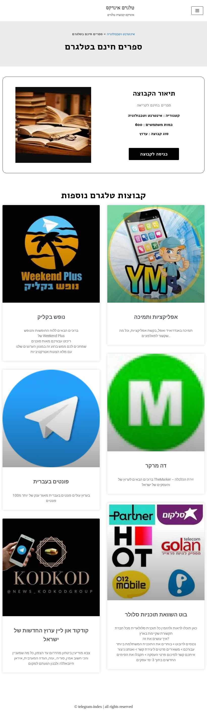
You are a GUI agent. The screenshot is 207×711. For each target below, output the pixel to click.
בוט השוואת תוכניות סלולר (156, 615)
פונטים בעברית (51, 482)
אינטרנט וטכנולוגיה (121, 34)
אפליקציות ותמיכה (156, 317)
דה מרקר (155, 466)
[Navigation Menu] (197, 10)
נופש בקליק (51, 317)
